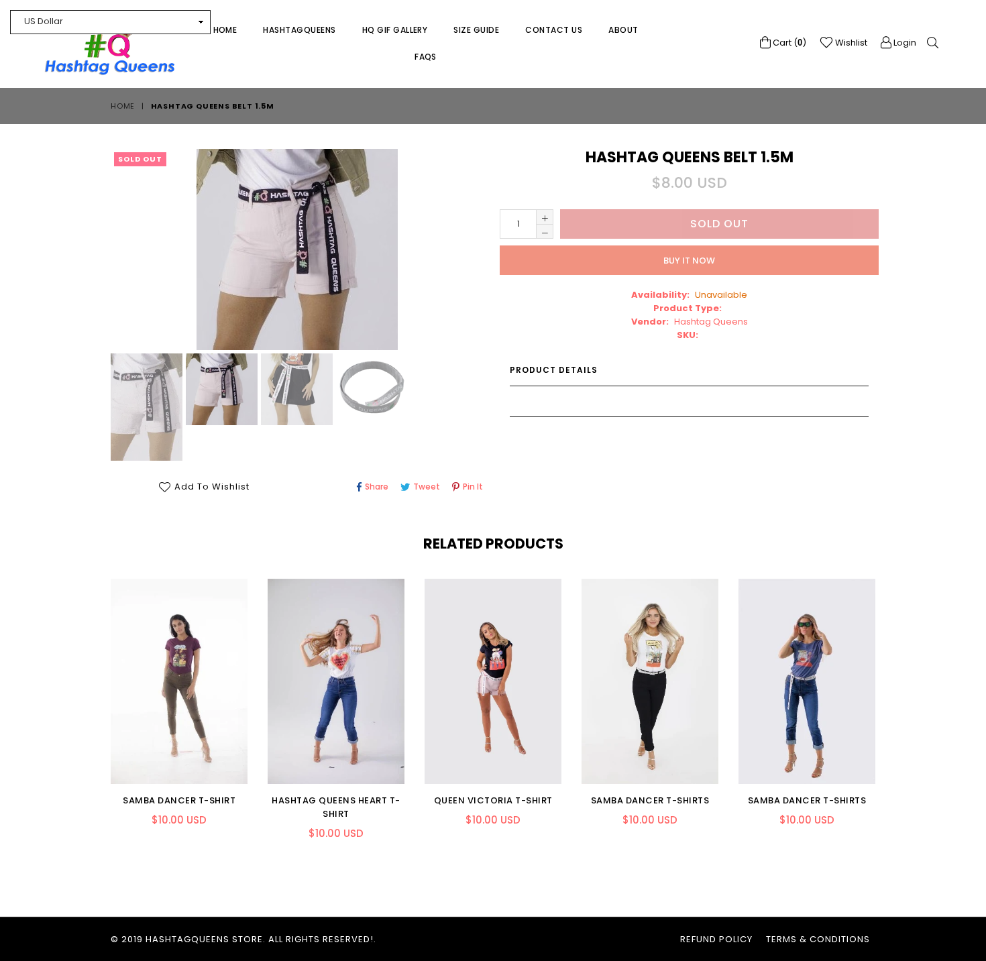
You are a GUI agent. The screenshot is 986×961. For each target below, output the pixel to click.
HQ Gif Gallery (395, 30)
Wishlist (850, 42)
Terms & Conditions (818, 939)
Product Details (554, 370)
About (623, 30)
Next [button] (888, 705)
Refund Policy (716, 939)
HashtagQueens (299, 30)
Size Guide (476, 30)
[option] (144, 409)
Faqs (426, 56)
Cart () (788, 42)
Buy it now (689, 260)
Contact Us (553, 30)
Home (225, 30)
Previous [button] (97, 705)
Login (903, 42)
